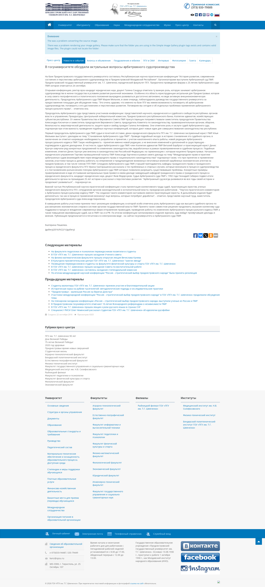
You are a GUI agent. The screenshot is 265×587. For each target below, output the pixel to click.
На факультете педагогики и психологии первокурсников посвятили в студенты (93, 251)
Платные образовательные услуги (61, 480)
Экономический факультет (59, 384)
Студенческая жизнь (56, 351)
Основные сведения (58, 405)
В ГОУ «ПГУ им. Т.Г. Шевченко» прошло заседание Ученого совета (86, 254)
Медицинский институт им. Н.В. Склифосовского (70, 369)
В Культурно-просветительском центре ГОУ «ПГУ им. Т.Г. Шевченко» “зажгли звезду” (96, 260)
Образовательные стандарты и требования (64, 433)
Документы (53, 418)
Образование (102, 25)
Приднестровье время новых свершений (67, 348)
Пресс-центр (182, 25)
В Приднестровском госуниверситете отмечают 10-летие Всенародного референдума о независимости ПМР (109, 304)
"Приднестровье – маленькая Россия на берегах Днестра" (82, 291)
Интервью (163, 60)
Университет (65, 25)
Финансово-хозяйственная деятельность (61, 490)
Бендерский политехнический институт (66, 357)
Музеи (167, 25)
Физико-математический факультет (106, 455)
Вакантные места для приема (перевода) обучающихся (63, 499)
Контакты (198, 25)
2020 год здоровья (54, 345)
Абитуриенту (83, 25)
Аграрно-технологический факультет (64, 354)
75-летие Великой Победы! (59, 342)
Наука (117, 25)
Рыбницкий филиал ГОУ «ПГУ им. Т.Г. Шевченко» (153, 407)
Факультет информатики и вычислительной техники (107, 426)
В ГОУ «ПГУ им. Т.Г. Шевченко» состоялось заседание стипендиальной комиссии (94, 269)
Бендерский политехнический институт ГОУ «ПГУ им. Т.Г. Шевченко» (199, 424)
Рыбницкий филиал (55, 372)
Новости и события (73, 60)
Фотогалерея (179, 60)
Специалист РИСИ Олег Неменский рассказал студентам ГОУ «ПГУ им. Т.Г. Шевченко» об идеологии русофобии (110, 310)
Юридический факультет (106, 475)
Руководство (53, 440)
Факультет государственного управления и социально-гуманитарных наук (84, 366)
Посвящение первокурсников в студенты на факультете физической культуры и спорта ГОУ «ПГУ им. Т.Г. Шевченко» (113, 263)
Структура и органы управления (64, 412)
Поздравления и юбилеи (127, 60)
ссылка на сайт (137, 583)
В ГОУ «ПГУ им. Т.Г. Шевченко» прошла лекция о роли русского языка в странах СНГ (96, 307)
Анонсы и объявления (99, 60)
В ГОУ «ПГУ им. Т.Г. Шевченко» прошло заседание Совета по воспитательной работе (96, 266)
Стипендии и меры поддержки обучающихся (63, 471)
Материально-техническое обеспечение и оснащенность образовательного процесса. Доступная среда (63, 458)
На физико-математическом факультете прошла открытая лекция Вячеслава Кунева (96, 257)
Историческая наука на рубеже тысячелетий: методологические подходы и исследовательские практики (107, 288)
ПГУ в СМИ (149, 60)
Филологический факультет (59, 381)
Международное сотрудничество (141, 25)
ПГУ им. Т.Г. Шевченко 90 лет (60, 336)
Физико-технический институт (61, 363)
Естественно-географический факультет (66, 360)
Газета (192, 60)
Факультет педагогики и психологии (64, 375)
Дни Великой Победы (56, 339)
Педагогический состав (59, 447)
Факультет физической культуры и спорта (67, 378)
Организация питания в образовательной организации (64, 518)
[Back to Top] (258, 541)
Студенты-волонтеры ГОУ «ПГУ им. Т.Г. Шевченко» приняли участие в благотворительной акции (102, 285)
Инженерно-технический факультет (106, 483)
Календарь (205, 60)
